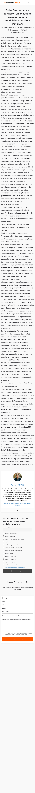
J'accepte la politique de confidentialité (15, 567)
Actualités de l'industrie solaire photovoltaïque (19, 27)
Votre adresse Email (8, 527)
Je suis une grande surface (11, 565)
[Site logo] (12, 2)
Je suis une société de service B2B (13, 547)
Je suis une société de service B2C (13, 550)
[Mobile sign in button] (29, 2)
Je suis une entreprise (10, 559)
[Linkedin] (17, 510)
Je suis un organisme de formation (13, 545)
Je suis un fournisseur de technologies (14, 539)
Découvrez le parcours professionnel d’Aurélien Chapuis (17, 504)
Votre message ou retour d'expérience (13, 616)
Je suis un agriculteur (10, 562)
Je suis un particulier (9, 536)
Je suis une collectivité (10, 556)
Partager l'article (18, 32)
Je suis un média (8, 553)
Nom (3, 601)
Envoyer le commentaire (17, 639)
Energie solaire (14, 30)
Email (4, 608)
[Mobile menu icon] (2, 2)
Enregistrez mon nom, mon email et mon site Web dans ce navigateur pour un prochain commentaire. (18, 634)
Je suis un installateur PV (11, 533)
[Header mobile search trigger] (33, 2)
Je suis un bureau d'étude (11, 542)
